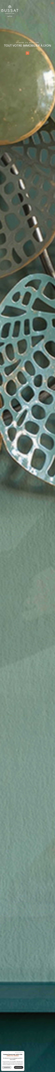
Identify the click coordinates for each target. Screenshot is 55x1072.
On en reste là (18, 1052)
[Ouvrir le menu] (52, 3)
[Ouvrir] (27, 53)
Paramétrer (7, 1067)
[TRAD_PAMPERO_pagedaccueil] (10, 17)
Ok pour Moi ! (18, 1067)
